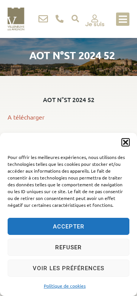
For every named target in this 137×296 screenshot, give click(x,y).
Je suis (95, 24)
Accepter (68, 226)
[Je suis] (95, 18)
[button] (125, 142)
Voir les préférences (68, 268)
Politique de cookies (65, 286)
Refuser (68, 247)
